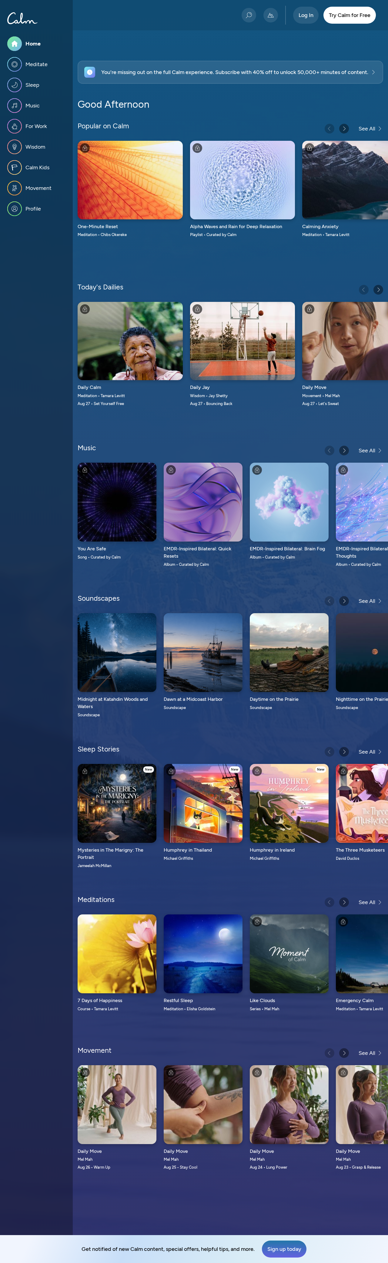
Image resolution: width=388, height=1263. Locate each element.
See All (367, 128)
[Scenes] (270, 15)
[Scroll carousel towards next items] (344, 128)
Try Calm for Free (349, 15)
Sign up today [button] (284, 1249)
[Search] (249, 15)
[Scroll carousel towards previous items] (329, 128)
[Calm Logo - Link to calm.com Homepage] (22, 18)
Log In (306, 15)
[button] (230, 72)
